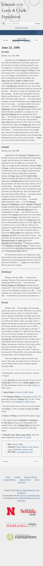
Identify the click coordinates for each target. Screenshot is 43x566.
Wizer (39, 166)
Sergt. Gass (6, 81)
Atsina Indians (8, 392)
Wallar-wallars (15, 233)
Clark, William (21, 447)
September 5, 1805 (22, 402)
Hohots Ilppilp (29, 383)
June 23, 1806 (17, 444)
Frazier (23, 70)
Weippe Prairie (24, 425)
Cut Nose (7, 409)
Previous (5, 40)
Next (36, 40)
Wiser (32, 70)
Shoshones (5, 235)
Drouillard (23, 420)
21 (25, 437)
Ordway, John (28, 449)
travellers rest (12, 86)
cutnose (38, 117)
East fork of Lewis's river (25, 248)
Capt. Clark (6, 122)
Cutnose (15, 215)
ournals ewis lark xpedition (14, 10)
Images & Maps (9, 480)
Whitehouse (6, 109)
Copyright (21, 482)
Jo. (21, 176)
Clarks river (22, 240)
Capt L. (15, 217)
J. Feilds (17, 81)
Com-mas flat (6, 339)
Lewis (29, 409)
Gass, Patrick (33, 447)
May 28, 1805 (23, 392)
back (6, 376)
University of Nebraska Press (30, 495)
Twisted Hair (6, 383)
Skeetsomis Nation (8, 240)
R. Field (28, 176)
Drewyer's (23, 60)
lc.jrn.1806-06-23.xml (25, 452)
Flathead (21, 399)
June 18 (18, 423)
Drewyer (24, 106)
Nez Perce (11, 380)
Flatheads (10, 397)
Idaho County (21, 435)
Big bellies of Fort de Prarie (12, 243)
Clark (37, 409)
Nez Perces (8, 423)
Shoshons (9, 246)
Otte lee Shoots (22, 246)
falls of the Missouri (9, 114)
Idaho (29, 435)
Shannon (31, 106)
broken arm (27, 125)
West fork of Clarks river (15, 251)
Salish (17, 397)
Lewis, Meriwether (15, 449)
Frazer (5, 416)
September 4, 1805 (30, 397)
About (37, 480)
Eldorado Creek (9, 435)
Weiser (14, 416)
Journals (17, 477)
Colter (39, 138)
